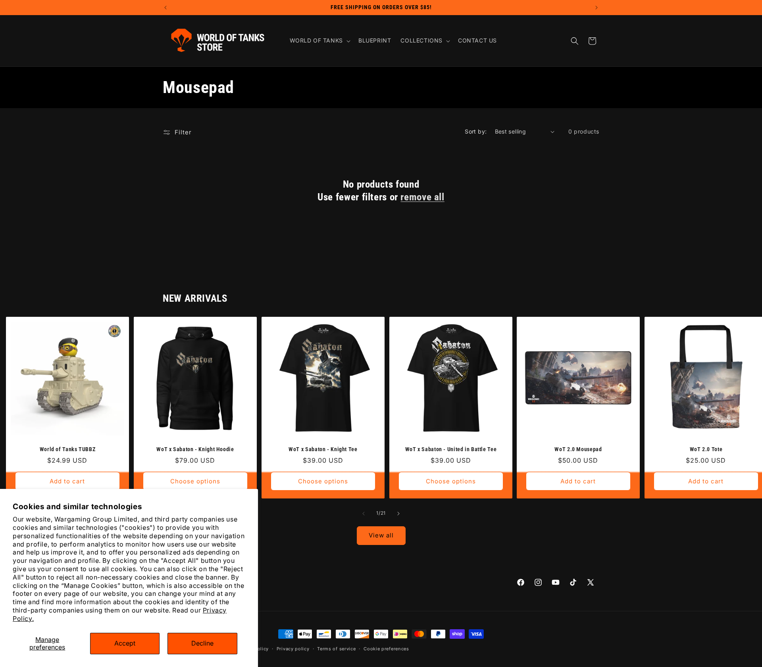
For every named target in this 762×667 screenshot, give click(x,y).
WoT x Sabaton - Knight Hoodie (195, 449)
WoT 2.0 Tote (706, 449)
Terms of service (336, 648)
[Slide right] (398, 513)
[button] (319, 40)
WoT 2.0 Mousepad (578, 449)
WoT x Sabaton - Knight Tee (323, 449)
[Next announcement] (596, 7)
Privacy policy (293, 648)
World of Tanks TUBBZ (68, 449)
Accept (124, 643)
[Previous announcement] (165, 7)
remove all (422, 197)
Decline (202, 643)
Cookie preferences (386, 648)
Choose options (195, 481)
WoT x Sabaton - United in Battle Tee (450, 449)
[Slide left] (363, 513)
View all (381, 535)
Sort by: (476, 131)
